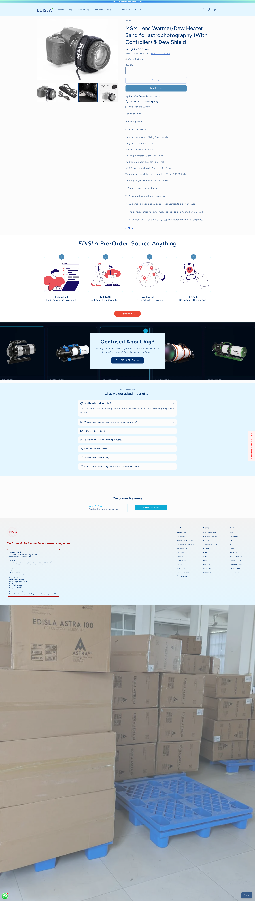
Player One (207, 564)
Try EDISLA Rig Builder (127, 360)
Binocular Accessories (186, 544)
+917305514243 (14, 554)
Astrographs (182, 548)
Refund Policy (235, 560)
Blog (231, 544)
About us (233, 552)
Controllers (181, 560)
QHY (205, 560)
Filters (179, 564)
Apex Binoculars (209, 532)
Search (232, 532)
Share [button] (130, 228)
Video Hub (234, 548)
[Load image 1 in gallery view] (46, 92)
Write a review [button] (151, 507)
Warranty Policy (236, 564)
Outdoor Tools (182, 568)
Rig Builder (234, 536)
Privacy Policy (235, 568)
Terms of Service (236, 572)
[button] (71, 10)
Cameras (180, 552)
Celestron (207, 568)
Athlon (206, 548)
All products (182, 576)
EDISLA (206, 540)
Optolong (207, 572)
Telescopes (181, 532)
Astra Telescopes (210, 536)
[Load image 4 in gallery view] (108, 92)
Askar (205, 552)
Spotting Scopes (183, 572)
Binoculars (181, 536)
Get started (126, 313)
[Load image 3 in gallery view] (88, 92)
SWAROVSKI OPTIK (210, 544)
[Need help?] (5, 896)
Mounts (180, 556)
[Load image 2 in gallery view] (67, 92)
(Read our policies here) (160, 53)
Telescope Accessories (186, 540)
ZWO (205, 556)
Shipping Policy (236, 556)
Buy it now (156, 88)
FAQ (231, 540)
